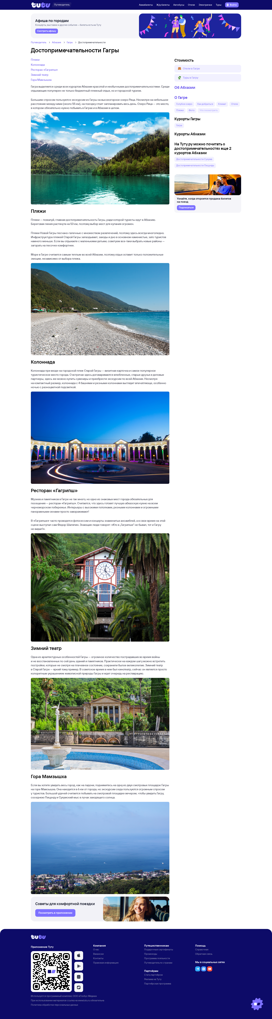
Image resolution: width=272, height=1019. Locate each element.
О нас (96, 949)
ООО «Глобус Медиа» (85, 995)
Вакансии (98, 953)
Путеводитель (38, 42)
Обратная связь (203, 953)
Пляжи (35, 59)
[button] (207, 68)
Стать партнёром (153, 974)
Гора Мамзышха (41, 79)
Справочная (201, 949)
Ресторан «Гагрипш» (44, 69)
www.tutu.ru (84, 1000)
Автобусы (178, 4)
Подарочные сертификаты (158, 949)
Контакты (98, 958)
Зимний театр (39, 74)
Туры (218, 4)
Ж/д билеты (163, 4)
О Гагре (180, 97)
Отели (191, 4)
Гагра (70, 42)
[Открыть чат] (257, 1004)
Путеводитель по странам (158, 962)
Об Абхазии (184, 87)
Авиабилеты (146, 4)
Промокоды (150, 953)
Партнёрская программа (157, 983)
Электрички (205, 4)
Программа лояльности (157, 958)
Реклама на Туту (153, 979)
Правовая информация (106, 962)
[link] (46, 31)
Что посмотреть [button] (209, 110)
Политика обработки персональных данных (54, 1004)
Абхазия (56, 42)
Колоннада (38, 64)
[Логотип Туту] (41, 4)
